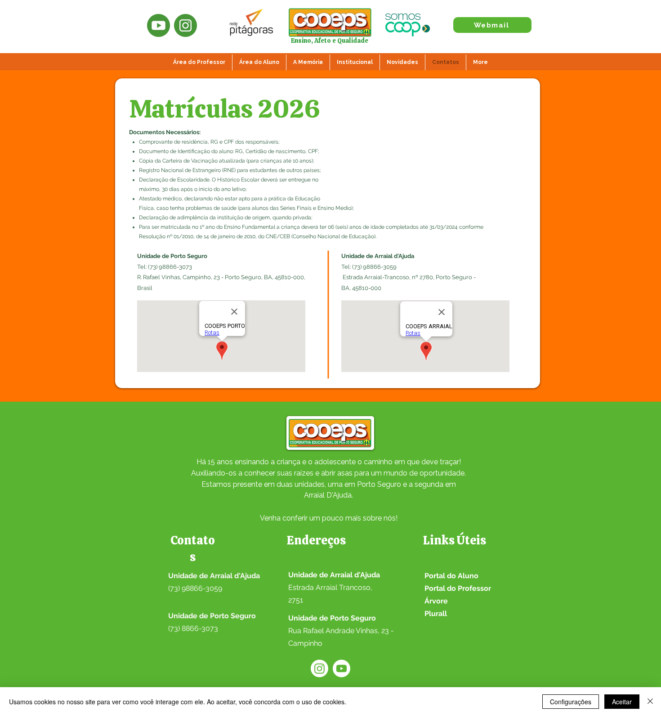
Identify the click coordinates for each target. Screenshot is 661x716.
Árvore (436, 601)
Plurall (435, 613)
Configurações (570, 701)
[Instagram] (319, 668)
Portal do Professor (457, 588)
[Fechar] (650, 701)
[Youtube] (341, 668)
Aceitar (622, 701)
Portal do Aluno (451, 575)
